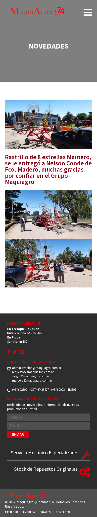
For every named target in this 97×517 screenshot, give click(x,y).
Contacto (63, 512)
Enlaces (45, 512)
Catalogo (11, 512)
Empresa (29, 512)
